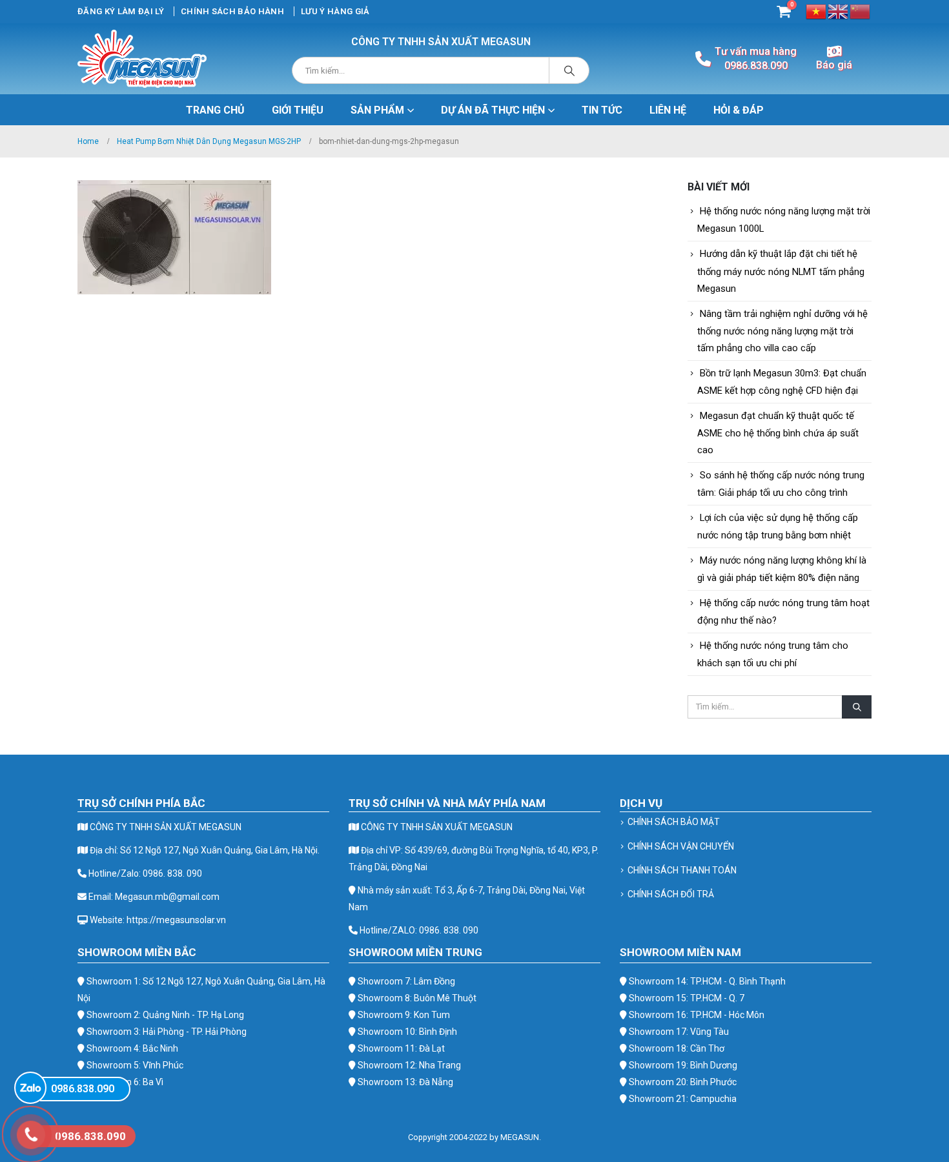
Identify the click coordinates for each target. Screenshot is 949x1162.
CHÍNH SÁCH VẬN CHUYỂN (681, 846)
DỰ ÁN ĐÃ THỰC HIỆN (493, 110)
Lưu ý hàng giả (335, 11)
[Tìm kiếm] (569, 70)
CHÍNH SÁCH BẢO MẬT (674, 822)
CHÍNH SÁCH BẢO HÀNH (232, 11)
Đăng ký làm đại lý (120, 11)
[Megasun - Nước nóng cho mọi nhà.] (142, 59)
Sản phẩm (377, 110)
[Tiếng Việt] (817, 10)
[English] (839, 10)
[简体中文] (861, 10)
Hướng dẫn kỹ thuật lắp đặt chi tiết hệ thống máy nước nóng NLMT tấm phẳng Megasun (780, 271)
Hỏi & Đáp (738, 110)
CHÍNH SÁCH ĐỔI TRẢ (671, 894)
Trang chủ (215, 110)
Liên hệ (667, 110)
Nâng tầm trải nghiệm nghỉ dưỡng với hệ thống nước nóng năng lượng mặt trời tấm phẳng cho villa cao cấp (782, 331)
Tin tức (602, 110)
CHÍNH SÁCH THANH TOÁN (682, 870)
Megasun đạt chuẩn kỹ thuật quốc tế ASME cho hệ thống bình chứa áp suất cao (778, 433)
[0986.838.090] (30, 1088)
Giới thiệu (297, 110)
